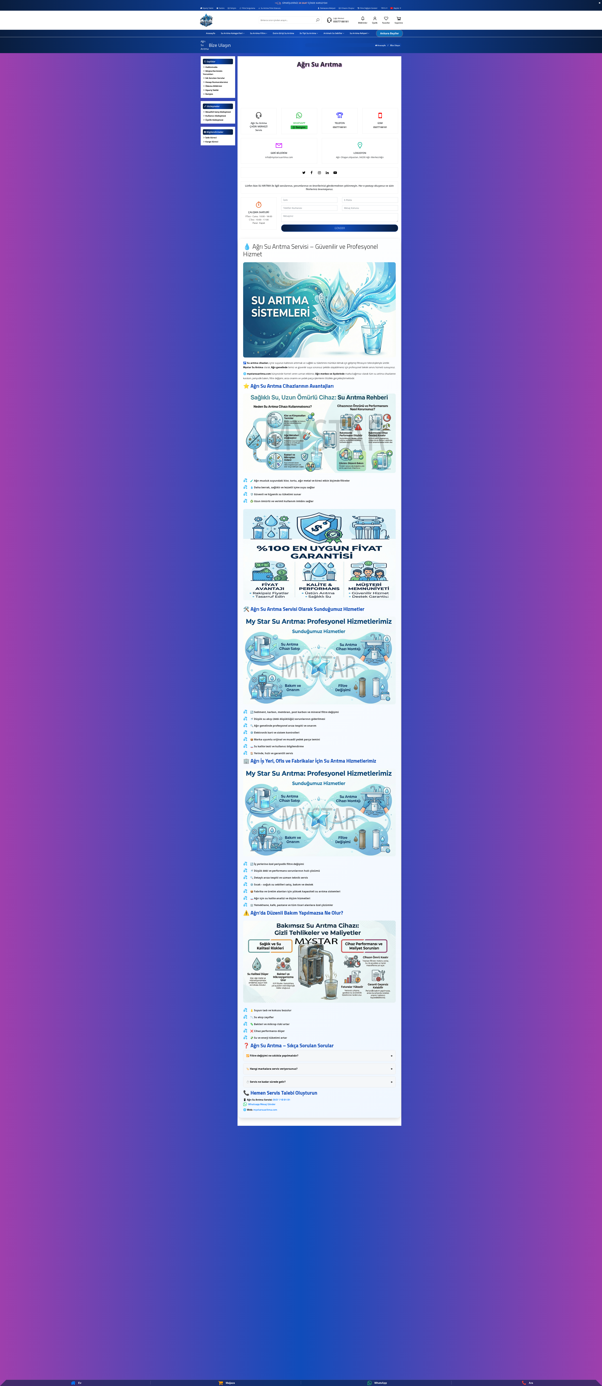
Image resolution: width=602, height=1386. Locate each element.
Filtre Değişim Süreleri (368, 8)
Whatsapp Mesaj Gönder (261, 1104)
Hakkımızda (211, 67)
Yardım (221, 8)
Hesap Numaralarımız (216, 82)
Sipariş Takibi (208, 8)
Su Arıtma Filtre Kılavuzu (271, 8)
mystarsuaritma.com (265, 1110)
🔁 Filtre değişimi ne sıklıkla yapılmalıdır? (319, 1055)
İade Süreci (211, 137)
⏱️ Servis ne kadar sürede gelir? (319, 1081)
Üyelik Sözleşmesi (214, 119)
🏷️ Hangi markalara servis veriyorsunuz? (319, 1068)
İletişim (233, 8)
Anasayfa (381, 45)
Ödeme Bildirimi (213, 86)
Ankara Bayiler (389, 33)
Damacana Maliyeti (327, 8)
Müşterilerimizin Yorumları (212, 73)
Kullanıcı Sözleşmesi (215, 115)
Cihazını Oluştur (347, 8)
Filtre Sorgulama (248, 8)
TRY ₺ (383, 8)
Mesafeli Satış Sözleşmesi (218, 111)
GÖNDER (340, 228)
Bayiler (396, 8)
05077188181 (341, 21)
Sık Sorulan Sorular (215, 78)
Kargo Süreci (211, 141)
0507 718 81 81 (281, 1099)
